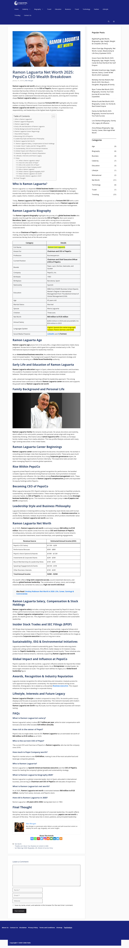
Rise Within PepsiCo (22, 134)
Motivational (96, 175)
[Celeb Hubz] (21, 3)
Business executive (60, 686)
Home (16, 9)
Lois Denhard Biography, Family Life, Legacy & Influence (104, 122)
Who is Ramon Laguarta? (26, 169)
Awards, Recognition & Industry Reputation (31, 153)
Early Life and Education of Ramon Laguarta (29, 126)
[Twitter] (41, 838)
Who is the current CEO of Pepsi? (29, 165)
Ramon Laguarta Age (22, 124)
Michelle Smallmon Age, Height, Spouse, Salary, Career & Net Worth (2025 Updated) (104, 72)
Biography (37, 9)
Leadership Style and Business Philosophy (29, 139)
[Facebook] (32, 838)
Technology (86, 9)
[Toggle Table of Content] (52, 116)
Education (58, 9)
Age (93, 146)
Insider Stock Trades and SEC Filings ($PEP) (31, 146)
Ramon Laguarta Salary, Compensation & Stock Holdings (35, 143)
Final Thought (20, 178)
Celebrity (25, 9)
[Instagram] (44, 838)
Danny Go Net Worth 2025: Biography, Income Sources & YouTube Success (103, 113)
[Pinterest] (38, 838)
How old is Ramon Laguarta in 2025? (30, 176)
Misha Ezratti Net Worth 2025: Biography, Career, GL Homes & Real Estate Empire (103, 103)
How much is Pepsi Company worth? (30, 167)
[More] (60, 838)
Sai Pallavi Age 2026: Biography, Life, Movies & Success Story (34, 848)
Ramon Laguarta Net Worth (25, 141)
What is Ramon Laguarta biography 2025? (32, 171)
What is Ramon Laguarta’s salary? (29, 160)
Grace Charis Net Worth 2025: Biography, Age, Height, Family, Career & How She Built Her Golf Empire (104, 61)
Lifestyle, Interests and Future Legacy (29, 156)
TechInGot (68, 928)
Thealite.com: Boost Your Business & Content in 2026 (31, 846)
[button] (108, 21)
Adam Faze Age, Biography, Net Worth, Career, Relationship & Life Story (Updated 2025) (103, 50)
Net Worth (18, 844)
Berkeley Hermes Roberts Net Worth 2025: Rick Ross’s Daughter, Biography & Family (103, 82)
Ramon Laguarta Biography (24, 121)
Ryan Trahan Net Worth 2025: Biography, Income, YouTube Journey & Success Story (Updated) (103, 93)
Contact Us (27, 15)
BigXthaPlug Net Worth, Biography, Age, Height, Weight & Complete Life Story (103, 41)
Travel (49, 9)
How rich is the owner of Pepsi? (28, 163)
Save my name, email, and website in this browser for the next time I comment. (44, 905)
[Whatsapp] (35, 838)
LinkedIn (50, 334)
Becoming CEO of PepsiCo (24, 136)
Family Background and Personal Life (27, 129)
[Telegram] (57, 838)
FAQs (17, 158)
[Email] (51, 838)
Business (68, 9)
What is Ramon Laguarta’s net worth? (30, 174)
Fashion (96, 9)
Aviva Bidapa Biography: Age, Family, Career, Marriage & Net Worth (103, 130)
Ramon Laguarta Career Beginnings (27, 131)
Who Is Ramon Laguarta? (23, 119)
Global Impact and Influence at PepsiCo (29, 151)
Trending (17, 15)
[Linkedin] (54, 838)
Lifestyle (105, 9)
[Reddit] (48, 838)
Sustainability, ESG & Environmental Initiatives (32, 148)
